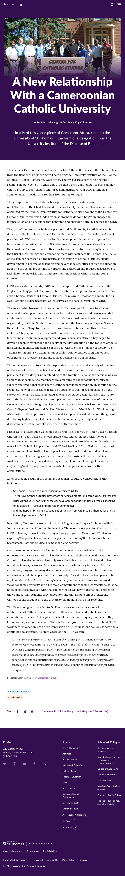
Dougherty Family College (109, 795)
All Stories (67, 828)
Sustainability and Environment (70, 795)
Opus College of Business (109, 760)
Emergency (83, 860)
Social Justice (68, 788)
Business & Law (69, 760)
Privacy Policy (68, 860)
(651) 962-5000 (10, 756)
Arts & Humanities (71, 748)
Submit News (33, 851)
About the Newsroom (12, 851)
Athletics (66, 754)
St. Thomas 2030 (70, 803)
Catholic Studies (14, 697)
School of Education (107, 775)
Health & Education (71, 777)
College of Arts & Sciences (18, 691)
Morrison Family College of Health (108, 788)
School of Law (104, 780)
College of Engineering (107, 769)
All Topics (66, 821)
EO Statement (36, 860)
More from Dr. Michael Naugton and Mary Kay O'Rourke (72, 711)
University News (70, 809)
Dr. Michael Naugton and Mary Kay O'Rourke (64, 122)
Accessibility (52, 860)
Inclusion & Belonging (72, 765)
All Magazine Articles (72, 815)
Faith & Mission (69, 771)
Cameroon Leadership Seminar (41, 678)
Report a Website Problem (14, 860)
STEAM (66, 783)
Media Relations (50, 851)
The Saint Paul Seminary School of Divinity (108, 802)
